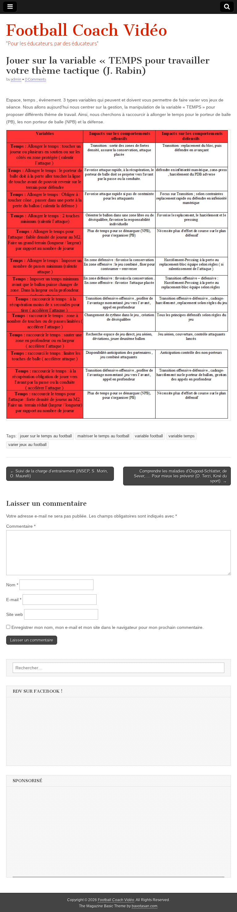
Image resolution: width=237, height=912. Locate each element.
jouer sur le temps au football (46, 436)
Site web (14, 614)
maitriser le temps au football (103, 436)
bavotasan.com (144, 906)
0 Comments (35, 79)
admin (16, 79)
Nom (12, 584)
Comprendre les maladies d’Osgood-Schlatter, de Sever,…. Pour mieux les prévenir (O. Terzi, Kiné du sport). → (180, 476)
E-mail (13, 599)
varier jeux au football (27, 445)
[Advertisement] (118, 834)
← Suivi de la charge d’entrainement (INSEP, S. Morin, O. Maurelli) (59, 473)
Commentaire (20, 526)
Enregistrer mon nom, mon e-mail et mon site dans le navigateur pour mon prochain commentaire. (107, 627)
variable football (149, 436)
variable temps (181, 436)
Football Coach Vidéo (86, 30)
